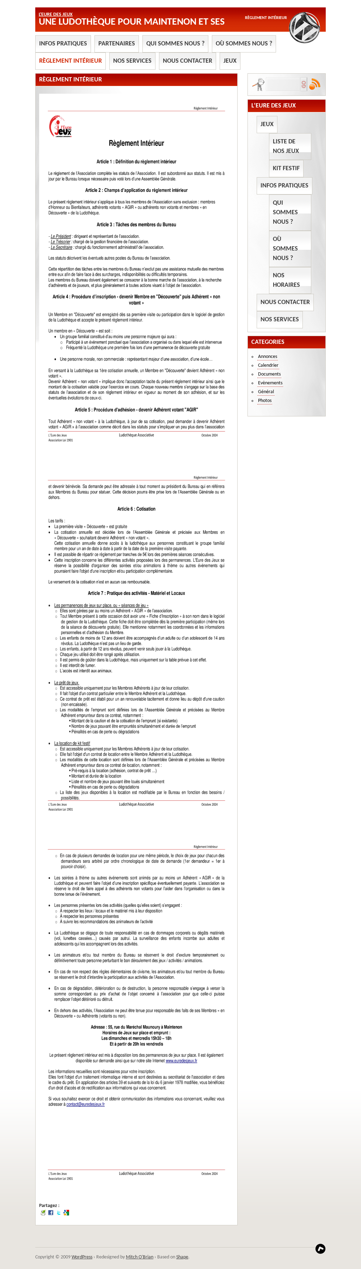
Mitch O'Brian (139, 1257)
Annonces (267, 356)
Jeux (230, 61)
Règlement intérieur (70, 61)
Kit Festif (286, 168)
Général (266, 392)
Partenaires (116, 44)
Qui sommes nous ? (175, 44)
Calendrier (268, 365)
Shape (182, 1257)
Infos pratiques (63, 44)
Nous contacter (187, 61)
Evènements (270, 383)
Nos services (132, 61)
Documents (269, 374)
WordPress (82, 1257)
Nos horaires (286, 280)
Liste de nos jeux (286, 146)
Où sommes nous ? (244, 44)
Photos (264, 400)
